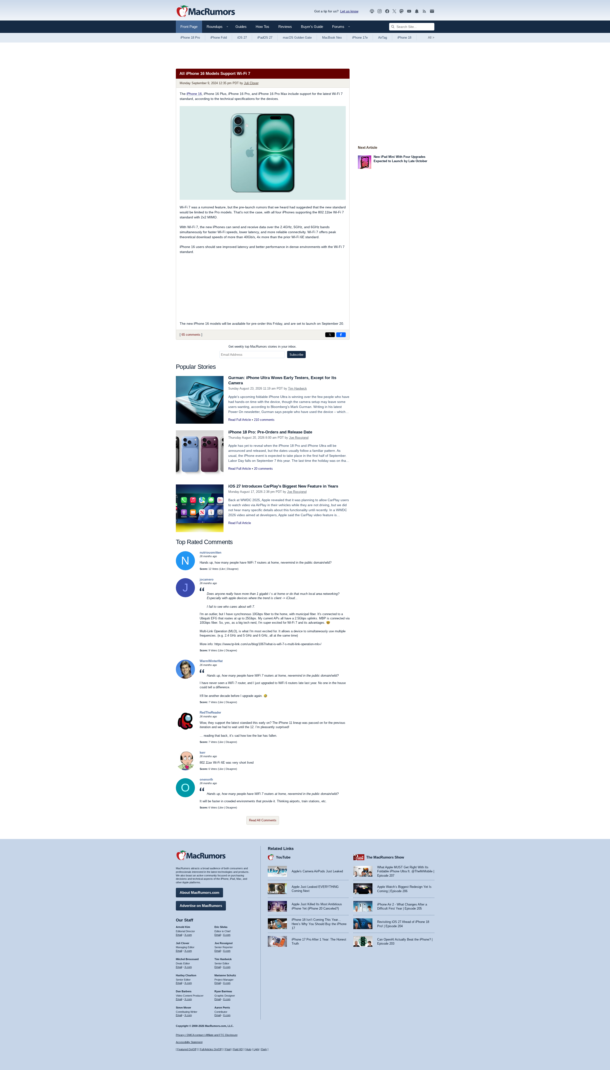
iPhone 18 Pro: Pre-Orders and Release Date (270, 432)
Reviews (285, 27)
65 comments (191, 334)
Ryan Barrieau (223, 991)
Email (179, 934)
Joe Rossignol (299, 437)
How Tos (262, 27)
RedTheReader (210, 712)
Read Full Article (239, 420)
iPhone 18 (404, 37)
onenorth (206, 779)
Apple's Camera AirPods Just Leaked (317, 871)
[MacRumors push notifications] (416, 11)
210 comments (264, 420)
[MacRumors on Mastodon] (401, 11)
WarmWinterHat (211, 661)
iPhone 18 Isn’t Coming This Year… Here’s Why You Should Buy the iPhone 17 (319, 924)
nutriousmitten (210, 552)
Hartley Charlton (186, 975)
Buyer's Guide (312, 27)
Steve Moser (183, 1007)
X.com (188, 934)
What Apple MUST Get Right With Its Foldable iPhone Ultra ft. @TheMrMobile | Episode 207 (405, 871)
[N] (185, 569)
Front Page (189, 27)
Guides (241, 27)
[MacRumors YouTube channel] (409, 11)
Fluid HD (238, 1049)
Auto (248, 1049)
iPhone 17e (360, 37)
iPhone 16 (194, 94)
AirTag (382, 37)
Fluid (228, 1049)
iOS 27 (242, 37)
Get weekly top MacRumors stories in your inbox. (263, 346)
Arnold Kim (183, 927)
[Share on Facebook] (341, 334)
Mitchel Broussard (187, 959)
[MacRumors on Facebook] (387, 11)
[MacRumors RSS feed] (424, 11)
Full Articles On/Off (211, 1049)
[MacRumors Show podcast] (372, 11)
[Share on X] (330, 334)
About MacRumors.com (199, 892)
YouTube (283, 857)
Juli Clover (251, 83)
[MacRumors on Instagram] (379, 11)
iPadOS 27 (264, 37)
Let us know (349, 11)
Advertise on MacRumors (201, 906)
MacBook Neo (332, 37)
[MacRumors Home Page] (205, 11)
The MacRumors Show (385, 857)
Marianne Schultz (225, 975)
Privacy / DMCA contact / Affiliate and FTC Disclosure (207, 1035)
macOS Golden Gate (297, 37)
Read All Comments (262, 820)
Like (222, 568)
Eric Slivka (220, 927)
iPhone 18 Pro (190, 37)
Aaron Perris (222, 1007)
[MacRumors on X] (394, 11)
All (431, 37)
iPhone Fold (218, 37)
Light (256, 1049)
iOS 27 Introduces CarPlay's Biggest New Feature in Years (283, 486)
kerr (202, 752)
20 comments (263, 468)
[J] (185, 596)
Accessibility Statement (189, 1042)
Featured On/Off (186, 1049)
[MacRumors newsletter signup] (432, 11)
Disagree (232, 568)
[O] (185, 796)
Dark (264, 1049)
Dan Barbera (183, 991)
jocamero (207, 579)
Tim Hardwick (297, 388)
